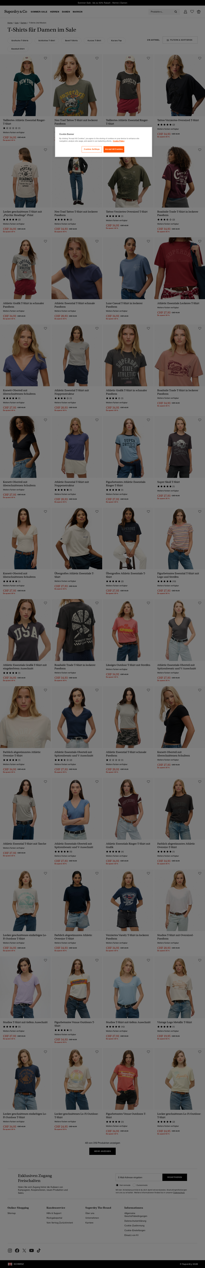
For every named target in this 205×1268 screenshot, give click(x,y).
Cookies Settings (91, 149)
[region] (103, 142)
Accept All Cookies (114, 149)
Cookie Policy (118, 141)
